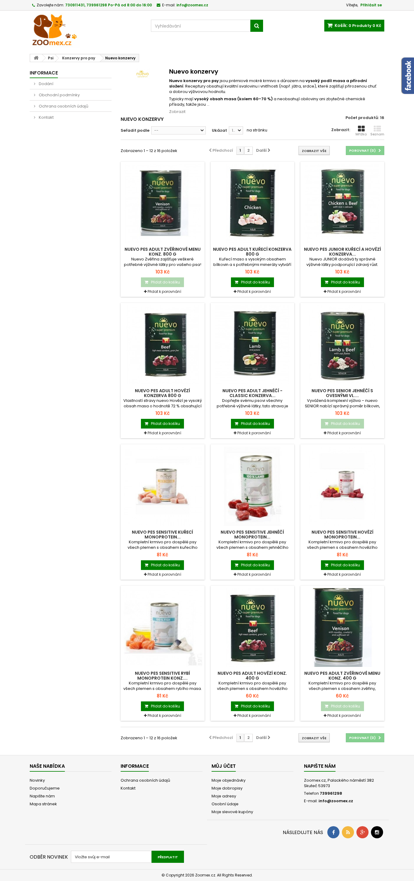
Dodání (45, 84)
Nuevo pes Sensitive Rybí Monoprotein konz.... (162, 676)
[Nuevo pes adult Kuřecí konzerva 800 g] (252, 203)
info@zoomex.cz (336, 801)
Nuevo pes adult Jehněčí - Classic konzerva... (252, 393)
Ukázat (219, 130)
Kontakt (46, 117)
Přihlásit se (371, 5)
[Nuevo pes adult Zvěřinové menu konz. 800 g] (162, 203)
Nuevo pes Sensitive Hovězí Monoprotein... (342, 534)
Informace (44, 72)
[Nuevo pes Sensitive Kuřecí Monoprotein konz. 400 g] (162, 486)
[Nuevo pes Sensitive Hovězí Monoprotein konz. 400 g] (342, 486)
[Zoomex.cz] (86, 30)
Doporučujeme (45, 788)
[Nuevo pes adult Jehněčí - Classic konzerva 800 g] (252, 344)
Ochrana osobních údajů (63, 106)
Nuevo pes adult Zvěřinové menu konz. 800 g (163, 252)
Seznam (377, 134)
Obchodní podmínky (59, 95)
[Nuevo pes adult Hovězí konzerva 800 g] (162, 344)
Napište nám (42, 796)
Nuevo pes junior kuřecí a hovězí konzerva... (342, 252)
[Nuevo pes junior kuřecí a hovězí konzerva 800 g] (342, 203)
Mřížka (361, 134)
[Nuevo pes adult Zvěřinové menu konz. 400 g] (342, 627)
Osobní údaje (225, 804)
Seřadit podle (135, 130)
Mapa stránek (43, 804)
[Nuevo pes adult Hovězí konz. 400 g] (252, 627)
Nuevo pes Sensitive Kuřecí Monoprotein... (162, 534)
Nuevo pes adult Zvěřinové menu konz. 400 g (342, 676)
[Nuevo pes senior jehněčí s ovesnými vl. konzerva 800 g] (342, 344)
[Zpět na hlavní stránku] (36, 58)
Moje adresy (224, 796)
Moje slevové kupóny (232, 812)
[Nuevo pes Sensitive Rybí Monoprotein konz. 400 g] (162, 627)
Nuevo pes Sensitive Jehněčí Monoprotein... (252, 534)
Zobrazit (177, 111)
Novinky (37, 780)
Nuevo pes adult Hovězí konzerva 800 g (162, 393)
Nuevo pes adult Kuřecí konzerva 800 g (252, 252)
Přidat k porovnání (164, 291)
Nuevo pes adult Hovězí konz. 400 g (252, 676)
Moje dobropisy (227, 788)
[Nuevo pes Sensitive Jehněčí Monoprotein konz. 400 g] (252, 486)
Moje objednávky (228, 780)
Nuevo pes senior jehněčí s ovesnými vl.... (342, 393)
